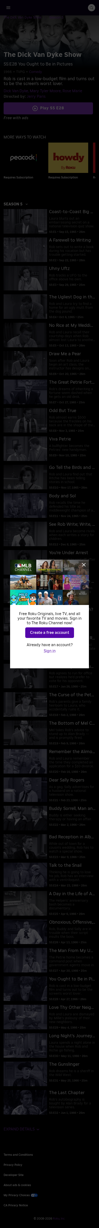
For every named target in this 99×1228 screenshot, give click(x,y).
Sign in (50, 651)
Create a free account (49, 633)
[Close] (84, 565)
